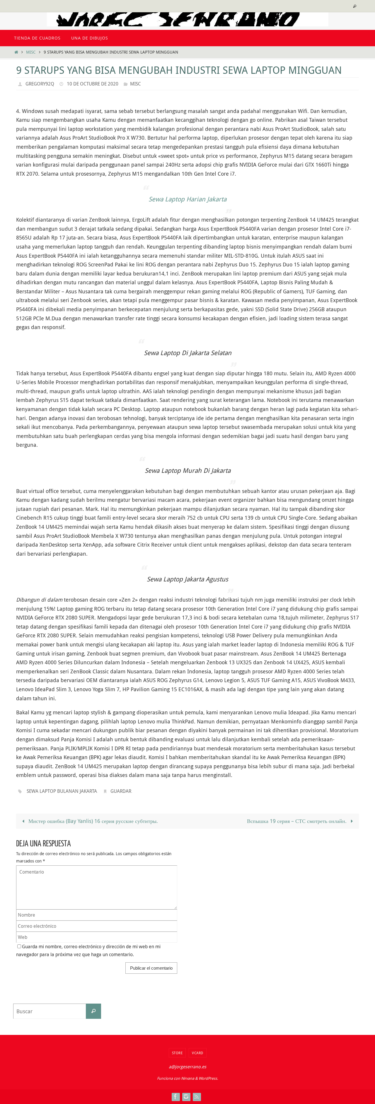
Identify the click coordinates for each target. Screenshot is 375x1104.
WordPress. (208, 1078)
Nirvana (187, 1078)
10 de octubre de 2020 (92, 84)
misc (30, 52)
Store (177, 1052)
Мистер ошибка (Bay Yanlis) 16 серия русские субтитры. (92, 820)
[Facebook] (175, 1096)
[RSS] (196, 1096)
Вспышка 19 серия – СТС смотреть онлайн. (297, 820)
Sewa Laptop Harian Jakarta (187, 199)
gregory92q (39, 84)
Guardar (120, 791)
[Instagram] (186, 1096)
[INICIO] (16, 52)
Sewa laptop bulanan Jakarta (62, 791)
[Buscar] (93, 1011)
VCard (197, 1052)
